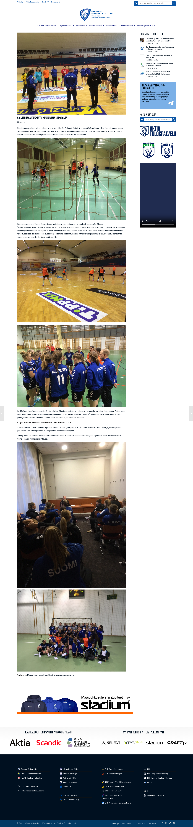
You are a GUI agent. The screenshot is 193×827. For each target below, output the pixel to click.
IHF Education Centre (155, 795)
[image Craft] (178, 744)
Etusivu (41, 25)
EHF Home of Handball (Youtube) (159, 778)
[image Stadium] (156, 744)
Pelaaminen (80, 25)
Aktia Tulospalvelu (32, 2)
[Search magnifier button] (174, 3)
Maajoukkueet (111, 25)
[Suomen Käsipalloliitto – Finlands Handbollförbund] (96, 14)
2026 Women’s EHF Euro (114, 786)
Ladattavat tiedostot (30, 786)
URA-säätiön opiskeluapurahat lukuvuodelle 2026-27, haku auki (158, 73)
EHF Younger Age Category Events (118, 803)
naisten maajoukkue (58, 675)
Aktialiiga (20, 2)
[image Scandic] (50, 743)
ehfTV (149, 782)
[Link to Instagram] (166, 823)
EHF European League (113, 774)
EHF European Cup (70, 795)
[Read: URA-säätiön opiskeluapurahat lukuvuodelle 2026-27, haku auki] (142, 73)
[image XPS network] (134, 744)
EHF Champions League (114, 769)
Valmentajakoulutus (145, 25)
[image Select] (112, 744)
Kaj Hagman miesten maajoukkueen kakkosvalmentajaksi (160, 48)
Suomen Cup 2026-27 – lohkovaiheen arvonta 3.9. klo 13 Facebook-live (160, 40)
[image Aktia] (20, 743)
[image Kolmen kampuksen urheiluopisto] (79, 743)
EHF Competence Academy (157, 774)
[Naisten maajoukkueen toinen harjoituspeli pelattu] (191, 413)
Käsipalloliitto (50, 25)
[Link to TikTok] (170, 823)
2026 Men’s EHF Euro (113, 791)
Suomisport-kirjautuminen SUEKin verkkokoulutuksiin (159, 64)
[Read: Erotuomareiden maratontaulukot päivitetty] (142, 56)
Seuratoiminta (127, 25)
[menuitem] (21, 2)
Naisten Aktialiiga (69, 778)
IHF (148, 791)
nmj (67, 675)
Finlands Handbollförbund (31, 774)
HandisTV (45, 2)
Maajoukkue (32, 675)
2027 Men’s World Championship (118, 782)
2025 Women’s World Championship (112, 797)
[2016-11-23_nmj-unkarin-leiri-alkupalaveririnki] (71, 74)
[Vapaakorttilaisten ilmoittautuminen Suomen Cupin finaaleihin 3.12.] (2, 413)
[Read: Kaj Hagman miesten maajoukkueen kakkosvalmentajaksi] (142, 48)
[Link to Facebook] (162, 823)
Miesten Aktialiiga (70, 774)
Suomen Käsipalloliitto (29, 769)
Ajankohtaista (66, 25)
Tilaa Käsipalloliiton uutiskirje (33, 791)
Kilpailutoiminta (95, 25)
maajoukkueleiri (44, 675)
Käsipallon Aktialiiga (71, 769)
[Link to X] (174, 823)
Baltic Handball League (71, 800)
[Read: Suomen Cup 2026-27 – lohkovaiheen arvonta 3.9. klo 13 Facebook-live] (142, 40)
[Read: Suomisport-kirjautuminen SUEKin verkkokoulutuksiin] (142, 65)
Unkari (72, 675)
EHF (148, 769)
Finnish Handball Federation (31, 778)
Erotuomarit (55, 2)
